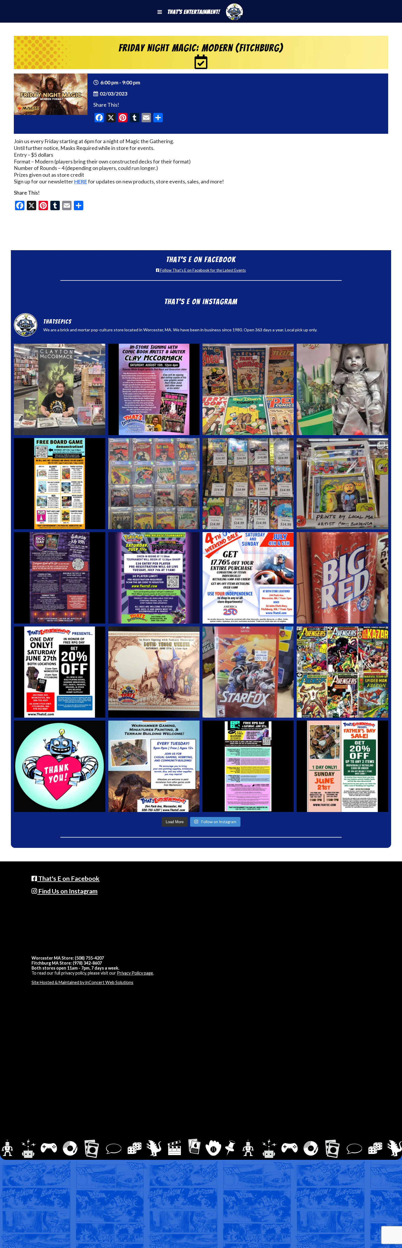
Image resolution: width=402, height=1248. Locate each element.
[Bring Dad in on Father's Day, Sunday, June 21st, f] (342, 766)
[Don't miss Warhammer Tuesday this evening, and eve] (154, 766)
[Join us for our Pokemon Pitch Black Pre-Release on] (154, 577)
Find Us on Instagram (67, 891)
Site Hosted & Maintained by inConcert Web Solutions (82, 982)
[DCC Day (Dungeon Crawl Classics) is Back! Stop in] (59, 577)
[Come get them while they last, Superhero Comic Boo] (248, 483)
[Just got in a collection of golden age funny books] (248, 389)
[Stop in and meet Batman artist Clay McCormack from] (59, 389)
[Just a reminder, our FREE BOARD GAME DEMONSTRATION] (59, 483)
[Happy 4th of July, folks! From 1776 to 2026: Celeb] (248, 577)
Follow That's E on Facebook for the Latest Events (202, 270)
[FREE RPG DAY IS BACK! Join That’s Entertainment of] (248, 766)
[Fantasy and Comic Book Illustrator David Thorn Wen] (154, 672)
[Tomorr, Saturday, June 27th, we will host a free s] (342, 672)
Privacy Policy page (135, 972)
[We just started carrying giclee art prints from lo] (342, 483)
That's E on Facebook (68, 878)
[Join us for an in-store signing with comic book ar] (154, 389)
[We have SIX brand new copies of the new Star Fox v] (248, 672)
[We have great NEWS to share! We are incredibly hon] (59, 766)
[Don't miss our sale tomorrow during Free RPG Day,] (59, 672)
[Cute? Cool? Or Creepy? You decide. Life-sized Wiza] (342, 389)
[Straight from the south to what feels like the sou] (342, 577)
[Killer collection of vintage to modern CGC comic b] (154, 483)
